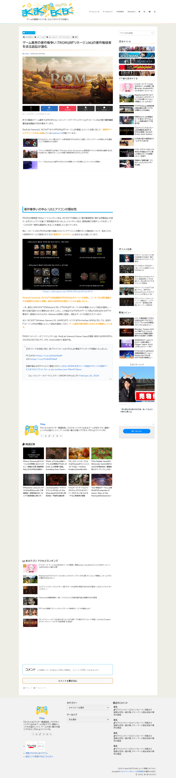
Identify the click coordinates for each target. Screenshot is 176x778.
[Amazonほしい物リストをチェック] (53, 435)
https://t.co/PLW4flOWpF (44, 359)
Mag (27, 53)
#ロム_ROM (67, 366)
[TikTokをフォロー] (49, 435)
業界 (76, 37)
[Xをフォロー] (41, 435)
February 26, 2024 (89, 376)
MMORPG (29, 37)
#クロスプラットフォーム (40, 369)
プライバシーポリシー (128, 771)
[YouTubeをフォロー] (45, 435)
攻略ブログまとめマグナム (37, 753)
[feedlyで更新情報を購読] (57, 435)
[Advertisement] (47, 189)
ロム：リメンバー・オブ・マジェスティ (60, 37)
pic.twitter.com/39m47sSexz (66, 369)
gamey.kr (57, 133)
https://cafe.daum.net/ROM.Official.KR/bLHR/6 (68, 292)
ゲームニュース (30, 32)
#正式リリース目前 (81, 366)
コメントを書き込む (67, 681)
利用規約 (140, 771)
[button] (85, 108)
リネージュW (41, 37)
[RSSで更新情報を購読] (60, 435)
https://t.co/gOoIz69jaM (49, 356)
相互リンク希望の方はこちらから (39, 756)
